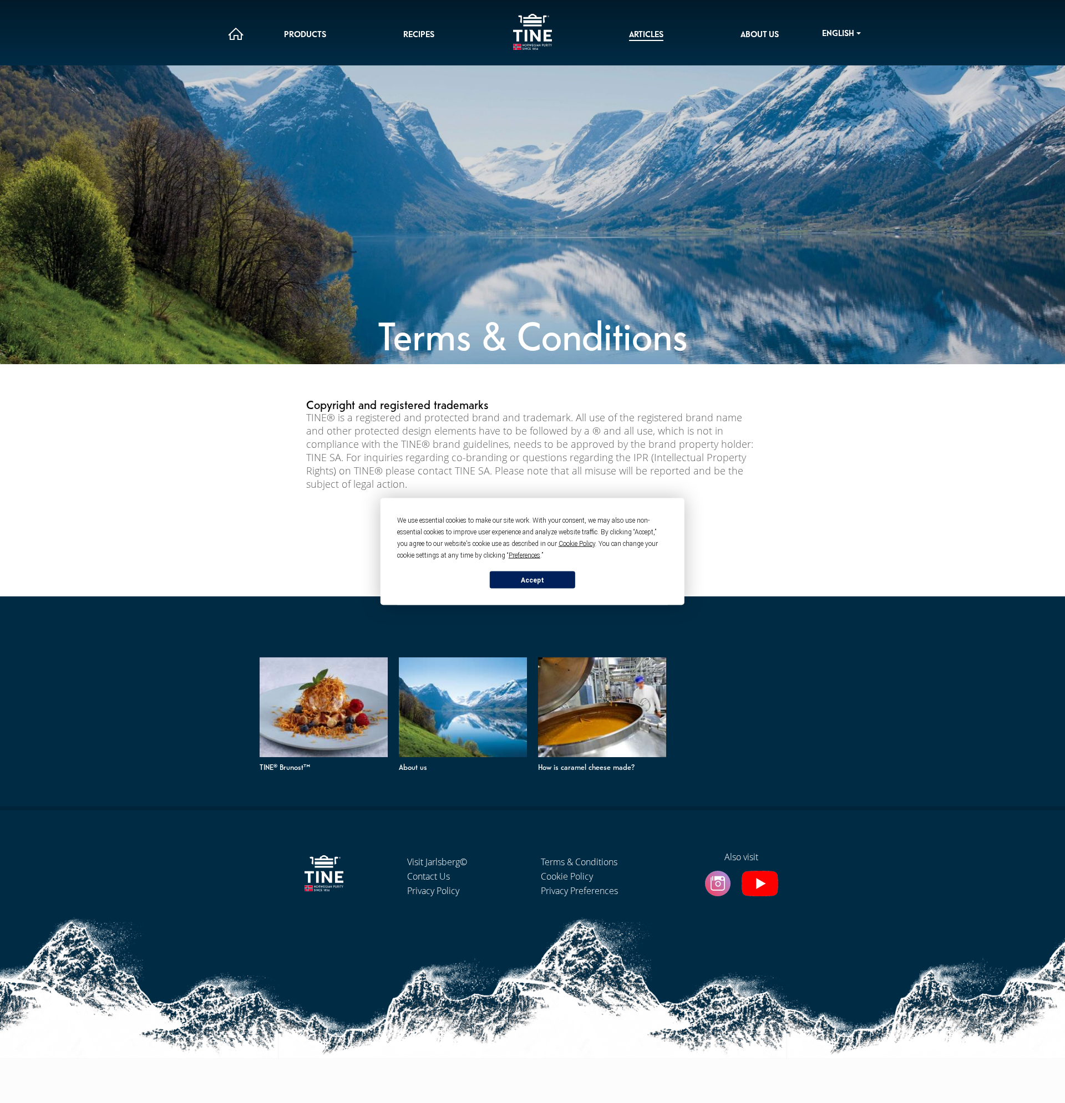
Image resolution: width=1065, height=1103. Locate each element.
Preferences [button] (524, 555)
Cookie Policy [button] (577, 544)
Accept (532, 580)
